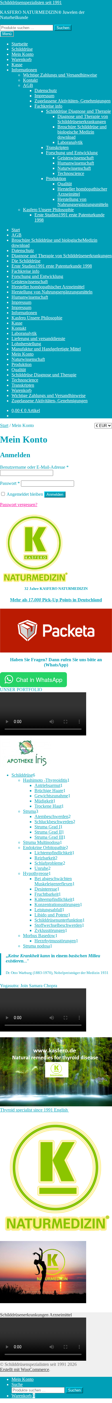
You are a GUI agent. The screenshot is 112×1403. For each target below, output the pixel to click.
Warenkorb (21, 59)
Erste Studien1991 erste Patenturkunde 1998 (51, 266)
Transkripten (57, 147)
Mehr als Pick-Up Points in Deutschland (56, 599)
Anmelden (55, 494)
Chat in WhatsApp (39, 679)
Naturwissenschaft (74, 168)
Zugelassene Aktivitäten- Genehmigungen (72, 100)
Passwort (10, 483)
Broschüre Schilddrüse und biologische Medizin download (82, 132)
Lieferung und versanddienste (38, 338)
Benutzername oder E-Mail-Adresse (34, 467)
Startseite (19, 43)
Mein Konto (22, 54)
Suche (17, 1384)
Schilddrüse (22, 49)
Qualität (64, 183)
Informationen (24, 69)
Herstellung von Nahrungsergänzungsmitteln (82, 202)
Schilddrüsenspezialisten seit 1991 (31, 2)
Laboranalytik (70, 142)
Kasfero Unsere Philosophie (48, 209)
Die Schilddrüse (25, 260)
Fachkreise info (48, 106)
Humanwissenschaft (75, 163)
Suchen (63, 28)
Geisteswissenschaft (75, 157)
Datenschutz (45, 90)
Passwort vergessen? (18, 504)
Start (15, 229)
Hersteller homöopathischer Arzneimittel (47, 286)
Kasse (16, 64)
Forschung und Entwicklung (72, 152)
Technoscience (70, 173)
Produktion (56, 178)
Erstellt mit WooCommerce (24, 1369)
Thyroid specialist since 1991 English (34, 1109)
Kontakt (30, 80)
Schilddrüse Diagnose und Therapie (78, 111)
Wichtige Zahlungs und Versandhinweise (60, 75)
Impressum (44, 95)
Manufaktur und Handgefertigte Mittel (46, 348)
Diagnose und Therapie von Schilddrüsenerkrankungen (82, 119)
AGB (28, 85)
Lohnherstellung (26, 343)
